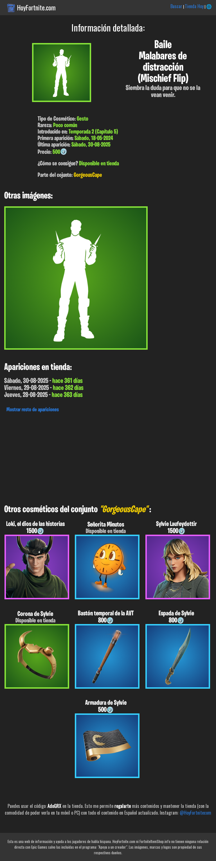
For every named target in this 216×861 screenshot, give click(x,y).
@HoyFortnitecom (195, 812)
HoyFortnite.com (36, 7)
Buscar (176, 6)
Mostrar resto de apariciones (32, 410)
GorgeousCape (88, 175)
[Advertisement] (108, 457)
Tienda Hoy (194, 6)
